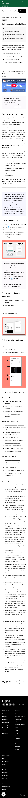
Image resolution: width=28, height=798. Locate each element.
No (23, 682)
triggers (17, 414)
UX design (4, 716)
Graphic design (5, 722)
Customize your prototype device (14, 411)
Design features (18, 713)
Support (4, 764)
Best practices (5, 761)
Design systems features (18, 720)
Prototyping (5, 719)
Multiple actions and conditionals (14, 448)
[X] (3, 704)
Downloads (5, 772)
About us (4, 783)
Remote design (5, 733)
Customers (17, 741)
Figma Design (5, 17)
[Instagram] (10, 704)
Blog (3, 758)
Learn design (5, 769)
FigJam (16, 727)
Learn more (5, 5)
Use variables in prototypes (12, 443)
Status (3, 792)
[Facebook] (13, 704)
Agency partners (6, 786)
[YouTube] (7, 704)
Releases (4, 778)
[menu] (21, 704)
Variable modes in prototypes (13, 451)
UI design (4, 713)
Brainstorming (5, 727)
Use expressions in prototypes (13, 445)
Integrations (17, 746)
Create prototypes (16, 17)
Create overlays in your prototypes (14, 425)
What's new (5, 775)
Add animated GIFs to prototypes (14, 440)
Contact (17, 749)
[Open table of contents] (3, 794)
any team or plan (15, 31)
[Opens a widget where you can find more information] (22, 795)
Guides (4, 20)
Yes (17, 682)
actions (13, 414)
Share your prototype (11, 467)
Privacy (4, 789)
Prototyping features (20, 716)
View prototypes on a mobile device (14, 470)
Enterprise (17, 733)
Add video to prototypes (11, 437)
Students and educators (18, 737)
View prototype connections (12, 460)
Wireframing (5, 725)
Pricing (16, 730)
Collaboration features (20, 724)
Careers (4, 781)
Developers (5, 767)
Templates (4, 730)
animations (8, 416)
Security (17, 743)
